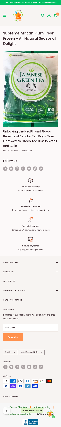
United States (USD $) (29, 352)
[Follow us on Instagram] (17, 168)
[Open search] (43, 15)
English (7, 352)
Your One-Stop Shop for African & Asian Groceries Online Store (30, 2)
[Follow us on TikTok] (35, 168)
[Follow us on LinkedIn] (41, 168)
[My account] (49, 15)
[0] (55, 15)
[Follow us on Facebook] (5, 168)
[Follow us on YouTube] (29, 168)
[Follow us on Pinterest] (23, 168)
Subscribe (13, 337)
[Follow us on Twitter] (11, 168)
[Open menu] (4, 15)
